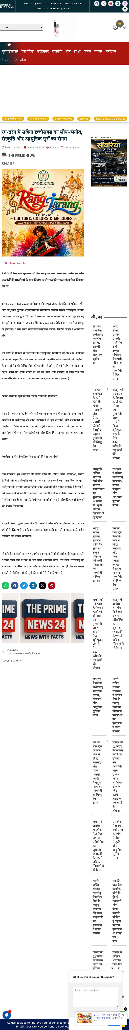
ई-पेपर (6, 60)
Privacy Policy (73, 3)
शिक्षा (77, 51)
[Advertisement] (64, 89)
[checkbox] (120, 23)
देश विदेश (28, 51)
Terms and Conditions (47, 8)
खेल (68, 51)
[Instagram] (125, 3)
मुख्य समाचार (10, 51)
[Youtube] (111, 3)
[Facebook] (96, 3)
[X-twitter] (103, 3)
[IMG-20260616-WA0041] (109, 185)
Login (66, 8)
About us (29, 3)
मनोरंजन (111, 51)
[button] (5, 585)
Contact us (54, 3)
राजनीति (57, 51)
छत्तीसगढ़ (43, 51)
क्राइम (87, 51)
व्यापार (98, 51)
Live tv (40, 3)
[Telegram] (118, 3)
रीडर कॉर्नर (19, 60)
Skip (103, 1023)
